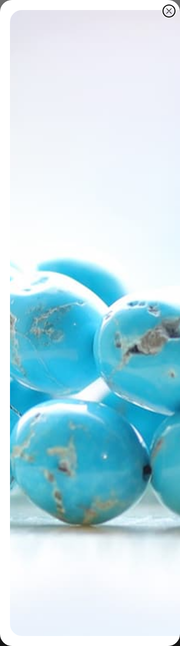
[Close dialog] (169, 11)
